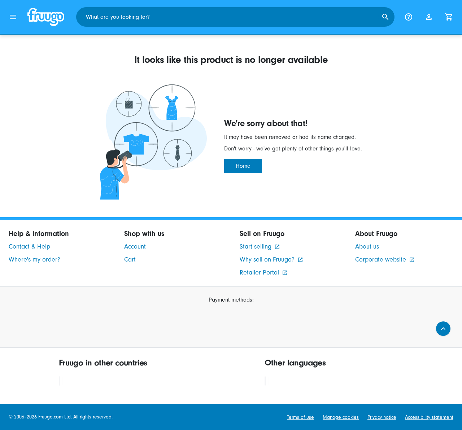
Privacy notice (381, 417)
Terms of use (300, 417)
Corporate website (380, 259)
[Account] (429, 17)
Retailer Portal (259, 272)
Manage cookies (341, 417)
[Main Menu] (13, 17)
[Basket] (449, 17)
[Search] (385, 17)
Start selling (255, 246)
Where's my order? (34, 259)
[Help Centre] (408, 17)
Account (135, 246)
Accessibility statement (429, 417)
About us (367, 246)
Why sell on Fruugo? (267, 259)
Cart (130, 259)
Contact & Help (29, 246)
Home (243, 166)
